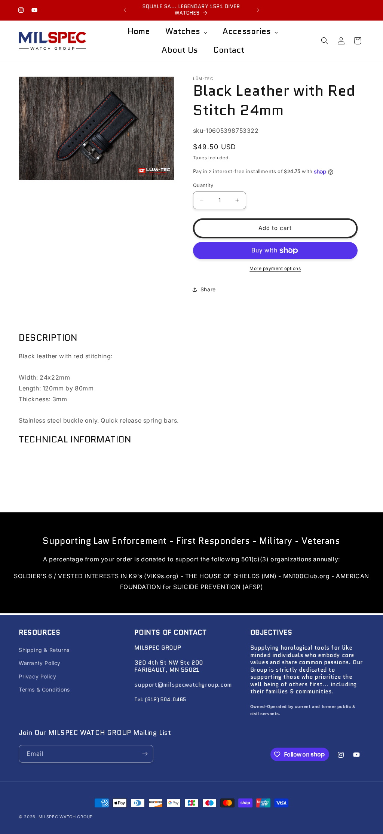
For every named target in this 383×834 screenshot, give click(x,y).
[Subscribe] (145, 754)
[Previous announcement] (125, 10)
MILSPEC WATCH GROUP (66, 816)
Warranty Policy (40, 663)
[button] (324, 41)
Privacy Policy (37, 676)
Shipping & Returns (44, 650)
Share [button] (208, 289)
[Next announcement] (258, 10)
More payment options (275, 268)
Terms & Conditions (44, 689)
